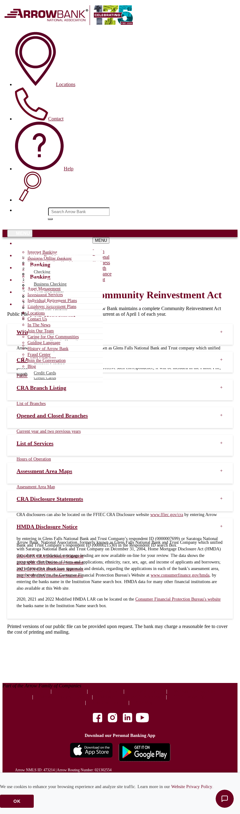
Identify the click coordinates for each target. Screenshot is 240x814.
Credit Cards (45, 377)
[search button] (50, 219)
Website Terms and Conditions (129, 696)
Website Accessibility (195, 691)
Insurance (31, 292)
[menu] (67, 243)
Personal (30, 255)
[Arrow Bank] (69, 24)
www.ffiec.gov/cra (166, 514)
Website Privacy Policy (191, 786)
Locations (36, 313)
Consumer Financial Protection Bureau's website (178, 599)
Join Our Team (41, 331)
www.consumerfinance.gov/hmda (180, 575)
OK (16, 801)
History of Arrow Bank (48, 348)
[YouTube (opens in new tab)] (142, 718)
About (26, 304)
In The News (39, 325)
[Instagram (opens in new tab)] (112, 718)
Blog (32, 366)
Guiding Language (44, 342)
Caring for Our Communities (53, 336)
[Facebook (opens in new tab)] (97, 718)
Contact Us (37, 319)
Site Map (144, 702)
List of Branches (31, 403)
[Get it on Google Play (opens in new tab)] (144, 753)
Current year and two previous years (49, 431)
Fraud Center (39, 354)
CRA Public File (189, 696)
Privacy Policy (145, 691)
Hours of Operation (34, 459)
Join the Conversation (47, 360)
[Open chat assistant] (225, 799)
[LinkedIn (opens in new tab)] (127, 718)
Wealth (27, 280)
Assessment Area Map (36, 487)
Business (29, 268)
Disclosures (105, 691)
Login (24, 243)
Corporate (34, 691)
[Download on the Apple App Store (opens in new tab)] (91, 753)
